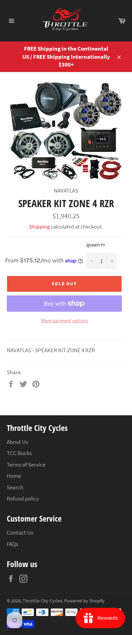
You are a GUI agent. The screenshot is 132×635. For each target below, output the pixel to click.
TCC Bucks (19, 453)
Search (15, 487)
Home (14, 475)
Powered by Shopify (84, 601)
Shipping (39, 226)
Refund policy (23, 498)
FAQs (12, 544)
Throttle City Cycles (42, 601)
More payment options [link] (64, 320)
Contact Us (20, 532)
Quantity (95, 245)
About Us (17, 442)
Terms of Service (26, 464)
